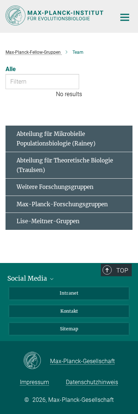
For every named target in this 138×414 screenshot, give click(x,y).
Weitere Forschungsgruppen (55, 186)
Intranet (69, 293)
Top (122, 270)
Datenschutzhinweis (92, 382)
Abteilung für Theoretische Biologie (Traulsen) (65, 165)
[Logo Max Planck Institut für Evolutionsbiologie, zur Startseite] (55, 15)
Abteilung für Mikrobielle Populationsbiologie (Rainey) (56, 138)
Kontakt (69, 311)
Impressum (34, 382)
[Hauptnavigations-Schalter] (124, 17)
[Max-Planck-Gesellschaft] (36, 361)
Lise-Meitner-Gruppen (48, 221)
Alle (11, 69)
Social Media (28, 278)
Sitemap (69, 328)
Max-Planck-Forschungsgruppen (62, 204)
